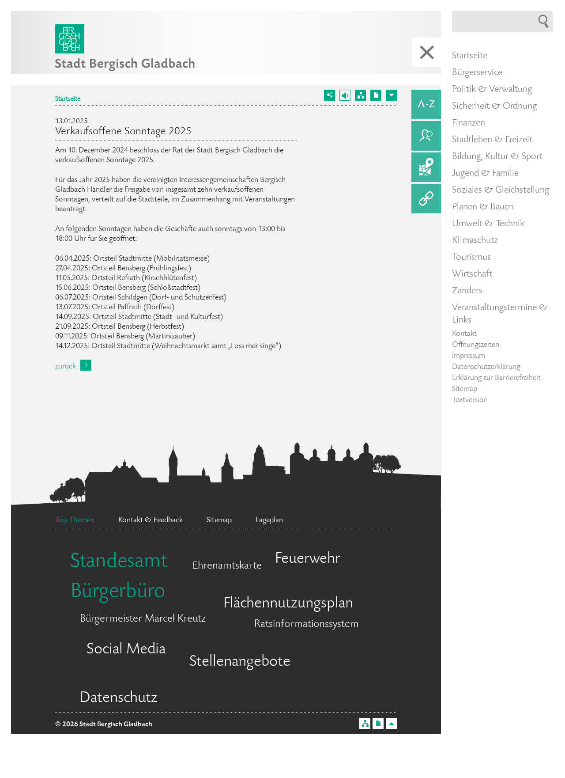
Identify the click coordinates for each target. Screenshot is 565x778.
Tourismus (471, 257)
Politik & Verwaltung (492, 90)
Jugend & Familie (485, 173)
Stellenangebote (239, 662)
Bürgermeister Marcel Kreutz (143, 619)
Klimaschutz (475, 241)
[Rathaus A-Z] (426, 104)
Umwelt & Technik (488, 224)
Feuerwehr (307, 559)
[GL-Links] (426, 198)
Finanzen (468, 123)
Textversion (470, 400)
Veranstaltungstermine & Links (500, 314)
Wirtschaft (472, 274)
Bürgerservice (477, 73)
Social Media (126, 650)
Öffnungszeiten (475, 345)
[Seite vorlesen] (344, 95)
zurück (65, 367)
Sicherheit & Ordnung (494, 106)
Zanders (467, 291)
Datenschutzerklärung (486, 367)
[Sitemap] (360, 95)
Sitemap (464, 389)
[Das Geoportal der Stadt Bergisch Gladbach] (426, 167)
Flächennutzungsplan (288, 604)
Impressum (468, 356)
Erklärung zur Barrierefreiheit (496, 378)
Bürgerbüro (118, 592)
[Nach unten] (391, 95)
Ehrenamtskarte (227, 566)
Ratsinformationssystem (306, 624)
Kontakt (464, 334)
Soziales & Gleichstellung (500, 190)
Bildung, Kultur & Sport (497, 157)
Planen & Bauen (483, 207)
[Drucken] (375, 95)
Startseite (67, 99)
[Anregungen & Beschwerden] (426, 136)
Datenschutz (118, 698)
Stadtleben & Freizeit (492, 140)
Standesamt (118, 562)
